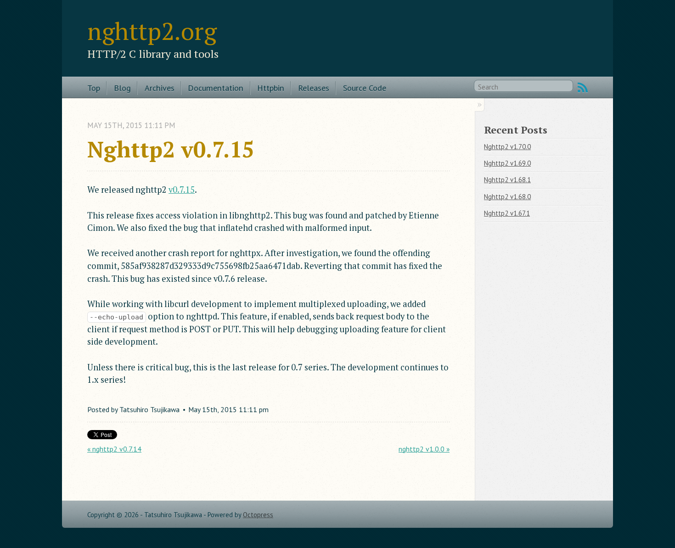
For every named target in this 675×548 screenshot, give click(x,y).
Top (93, 87)
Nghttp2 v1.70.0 (507, 146)
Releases (313, 87)
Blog (122, 87)
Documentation (215, 87)
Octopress (258, 514)
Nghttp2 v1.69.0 (507, 163)
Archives (159, 87)
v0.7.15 (182, 189)
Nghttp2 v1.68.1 (507, 179)
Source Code (364, 87)
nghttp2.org (152, 31)
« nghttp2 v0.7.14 (114, 448)
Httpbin (270, 87)
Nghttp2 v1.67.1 (507, 213)
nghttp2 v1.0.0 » (424, 448)
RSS (583, 88)
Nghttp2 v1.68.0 (507, 196)
